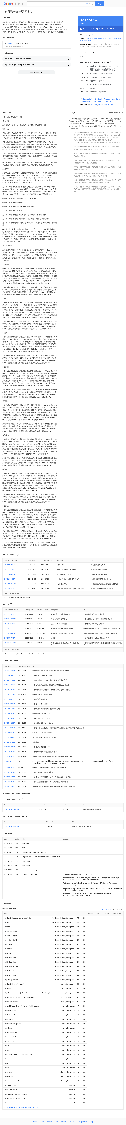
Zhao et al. (7, 761)
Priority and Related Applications (100, 101)
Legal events (110, 99)
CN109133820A (9, 633)
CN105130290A (9, 723)
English (95, 35)
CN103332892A (9, 704)
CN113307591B (9, 670)
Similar (115, 29)
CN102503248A (9, 699)
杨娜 (119, 38)
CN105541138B (9, 685)
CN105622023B (9, 675)
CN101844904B (9, 752)
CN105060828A (9, 732)
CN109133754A (9, 628)
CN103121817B (9, 772)
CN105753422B (9, 737)
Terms (72, 1122)
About (35, 1122)
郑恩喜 (105, 38)
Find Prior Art (103, 29)
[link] (16, 43)
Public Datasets (60, 1122)
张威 (110, 38)
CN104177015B (9, 690)
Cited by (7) (101, 99)
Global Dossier (103, 105)
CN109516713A (9, 638)
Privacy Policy (82, 1122)
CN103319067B (9, 718)
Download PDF (88, 29)
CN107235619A (9, 614)
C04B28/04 (10, 43)
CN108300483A (9, 624)
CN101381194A (9, 569)
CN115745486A (9, 786)
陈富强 (94, 38)
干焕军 (114, 38)
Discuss (112, 105)
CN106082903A (9, 713)
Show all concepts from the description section (21, 1107)
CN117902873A (9, 756)
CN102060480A (9, 579)
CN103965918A (9, 747)
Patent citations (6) (90, 99)
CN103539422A (9, 588)
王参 (85, 41)
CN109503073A (9, 777)
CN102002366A (9, 709)
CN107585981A (9, 619)
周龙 (81, 41)
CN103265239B (9, 694)
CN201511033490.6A (11, 809)
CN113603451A (9, 767)
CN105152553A (9, 728)
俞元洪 (88, 38)
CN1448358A (9, 565)
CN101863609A (9, 574)
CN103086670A (9, 584)
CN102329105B (9, 680)
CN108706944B (9, 782)
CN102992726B (9, 742)
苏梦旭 (89, 41)
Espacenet (93, 105)
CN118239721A (9, 643)
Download (107, 909)
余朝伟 (99, 38)
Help (91, 1122)
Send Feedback (46, 1122)
